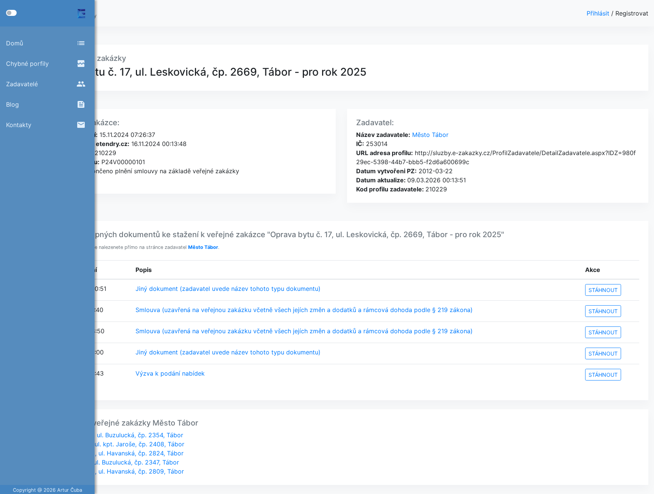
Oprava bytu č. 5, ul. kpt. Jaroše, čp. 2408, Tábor (113, 444)
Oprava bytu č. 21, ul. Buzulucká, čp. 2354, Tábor (113, 435)
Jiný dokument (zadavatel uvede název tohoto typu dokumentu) (228, 288)
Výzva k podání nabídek (170, 373)
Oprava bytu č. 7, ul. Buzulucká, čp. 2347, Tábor (111, 462)
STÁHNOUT (603, 290)
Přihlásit (599, 13)
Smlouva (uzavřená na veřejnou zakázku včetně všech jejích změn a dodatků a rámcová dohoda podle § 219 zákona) (304, 310)
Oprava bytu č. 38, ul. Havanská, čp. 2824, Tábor (113, 453)
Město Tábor (429, 134)
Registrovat (631, 13)
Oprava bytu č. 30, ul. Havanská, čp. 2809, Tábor (113, 471)
